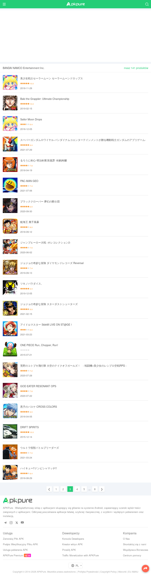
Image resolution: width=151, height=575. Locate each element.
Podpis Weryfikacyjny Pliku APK (20, 544)
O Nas (126, 538)
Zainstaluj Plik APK (13, 538)
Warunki (122, 571)
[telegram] (5, 522)
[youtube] (22, 522)
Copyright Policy (108, 571)
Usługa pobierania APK (15, 550)
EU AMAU (133, 571)
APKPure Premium (13, 555)
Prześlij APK (69, 550)
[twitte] (16, 522)
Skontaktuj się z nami (134, 544)
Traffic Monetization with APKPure (80, 555)
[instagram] (11, 522)
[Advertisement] (75, 36)
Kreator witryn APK (72, 544)
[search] (147, 4)
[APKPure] (75, 4)
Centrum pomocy (132, 555)
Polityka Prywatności (88, 571)
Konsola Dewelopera (73, 538)
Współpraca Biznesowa (135, 550)
